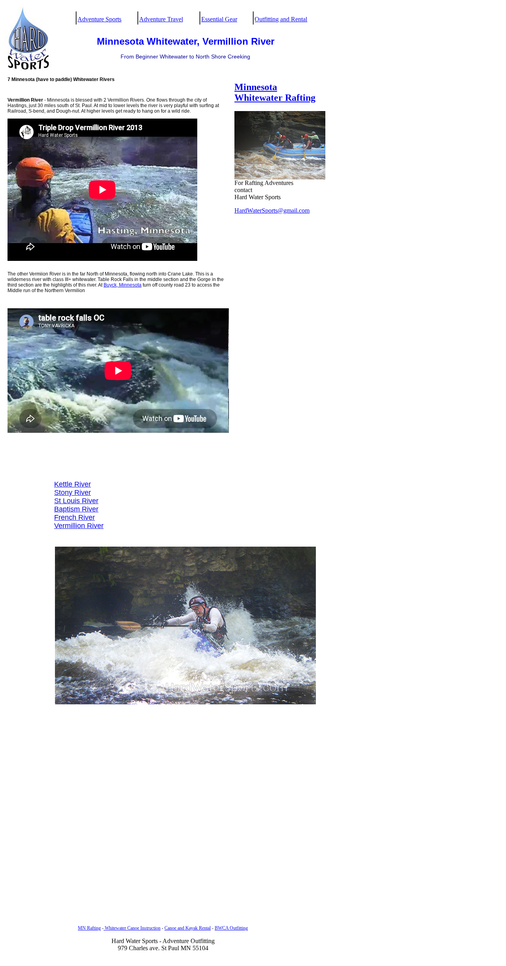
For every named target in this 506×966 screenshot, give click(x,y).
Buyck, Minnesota (123, 285)
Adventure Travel (161, 19)
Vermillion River (79, 526)
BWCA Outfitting (231, 928)
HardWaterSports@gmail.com (272, 210)
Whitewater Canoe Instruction (132, 928)
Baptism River (76, 509)
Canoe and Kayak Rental (187, 928)
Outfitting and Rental (281, 19)
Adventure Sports (99, 19)
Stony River (72, 492)
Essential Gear (219, 19)
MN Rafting (89, 928)
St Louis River (76, 501)
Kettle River (72, 484)
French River (74, 517)
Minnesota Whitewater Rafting (274, 92)
